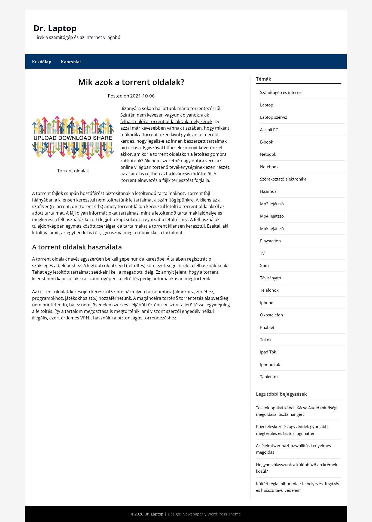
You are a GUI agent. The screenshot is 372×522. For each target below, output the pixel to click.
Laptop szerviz (273, 117)
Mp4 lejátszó (272, 216)
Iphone (266, 302)
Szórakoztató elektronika (283, 179)
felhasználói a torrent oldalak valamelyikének (166, 121)
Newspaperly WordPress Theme (211, 514)
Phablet (267, 327)
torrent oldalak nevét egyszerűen (70, 259)
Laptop (266, 105)
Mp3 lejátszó (272, 203)
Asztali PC (269, 129)
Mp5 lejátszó (272, 228)
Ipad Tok (268, 352)
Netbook (268, 154)
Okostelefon (271, 315)
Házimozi (269, 191)
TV (262, 253)
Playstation (270, 240)
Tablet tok (269, 376)
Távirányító (270, 277)
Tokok (266, 339)
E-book (266, 142)
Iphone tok (270, 364)
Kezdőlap (41, 61)
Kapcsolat (71, 61)
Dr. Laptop (55, 27)
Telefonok (269, 290)
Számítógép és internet (281, 92)
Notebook (269, 166)
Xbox (265, 265)
